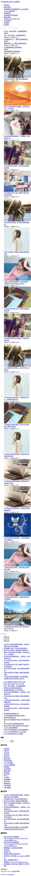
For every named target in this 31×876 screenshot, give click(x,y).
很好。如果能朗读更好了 (11, 860)
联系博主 (6, 25)
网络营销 (6, 767)
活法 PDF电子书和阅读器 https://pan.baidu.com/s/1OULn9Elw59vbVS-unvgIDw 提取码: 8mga (16, 844)
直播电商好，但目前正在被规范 (13, 848)
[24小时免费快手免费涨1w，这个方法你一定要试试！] (17, 366)
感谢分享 (6, 850)
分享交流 (6, 753)
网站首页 (6, 5)
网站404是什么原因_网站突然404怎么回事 (16, 725)
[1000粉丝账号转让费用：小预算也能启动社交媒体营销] (17, 595)
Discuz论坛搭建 (8, 763)
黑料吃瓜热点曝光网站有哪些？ (13, 688)
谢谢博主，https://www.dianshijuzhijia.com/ (16, 862)
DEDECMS (13, 19)
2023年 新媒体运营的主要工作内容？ (14, 715)
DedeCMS (7, 774)
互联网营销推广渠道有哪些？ (12, 51)
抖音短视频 (7, 15)
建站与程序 (7, 759)
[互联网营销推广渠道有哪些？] (13, 47)
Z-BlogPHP (11, 874)
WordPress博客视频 (9, 11)
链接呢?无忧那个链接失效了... (12, 854)
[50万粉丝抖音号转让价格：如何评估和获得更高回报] (17, 307)
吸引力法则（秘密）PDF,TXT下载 (14, 684)
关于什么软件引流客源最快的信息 (14, 723)
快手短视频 (14, 15)
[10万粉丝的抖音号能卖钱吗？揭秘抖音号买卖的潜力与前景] (17, 479)
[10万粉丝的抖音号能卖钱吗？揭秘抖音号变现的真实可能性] (17, 452)
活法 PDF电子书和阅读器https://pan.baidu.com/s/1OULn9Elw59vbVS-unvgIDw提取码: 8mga (16, 838)
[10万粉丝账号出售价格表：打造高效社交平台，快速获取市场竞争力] (17, 396)
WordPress (7, 19)
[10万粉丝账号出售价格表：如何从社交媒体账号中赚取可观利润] (17, 423)
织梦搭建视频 (15, 9)
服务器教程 (7, 9)
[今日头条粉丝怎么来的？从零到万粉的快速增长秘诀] (17, 164)
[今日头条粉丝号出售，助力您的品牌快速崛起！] (17, 221)
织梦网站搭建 (8, 761)
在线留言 (6, 23)
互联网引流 (7, 852)
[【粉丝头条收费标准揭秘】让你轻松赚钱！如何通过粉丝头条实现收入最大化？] (17, 280)
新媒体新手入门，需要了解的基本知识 (15, 43)
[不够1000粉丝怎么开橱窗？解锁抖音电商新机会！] (17, 250)
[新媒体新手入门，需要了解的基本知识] (16, 39)
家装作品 (6, 757)
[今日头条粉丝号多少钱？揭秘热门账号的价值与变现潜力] (17, 191)
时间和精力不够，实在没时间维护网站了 (16, 648)
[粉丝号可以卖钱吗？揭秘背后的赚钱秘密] (17, 77)
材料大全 (6, 755)
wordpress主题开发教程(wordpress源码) (15, 731)
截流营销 (6, 748)
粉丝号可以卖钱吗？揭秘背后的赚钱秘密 (16, 79)
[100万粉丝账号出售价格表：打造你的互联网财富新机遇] (17, 506)
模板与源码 (7, 17)
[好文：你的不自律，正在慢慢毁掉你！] (16, 31)
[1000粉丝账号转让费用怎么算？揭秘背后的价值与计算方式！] (17, 625)
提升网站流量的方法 (10, 717)
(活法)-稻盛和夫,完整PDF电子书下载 (14, 682)
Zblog (18, 19)
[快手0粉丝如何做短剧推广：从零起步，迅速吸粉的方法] (17, 134)
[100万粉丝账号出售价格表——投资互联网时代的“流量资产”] (17, 536)
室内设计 (6, 750)
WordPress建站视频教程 (11, 727)
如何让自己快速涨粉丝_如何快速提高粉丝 (16, 729)
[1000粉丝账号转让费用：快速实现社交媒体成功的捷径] (17, 566)
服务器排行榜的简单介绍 (11, 713)
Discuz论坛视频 (23, 9)
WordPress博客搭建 (9, 765)
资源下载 (6, 781)
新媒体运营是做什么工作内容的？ (14, 690)
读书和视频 (7, 21)
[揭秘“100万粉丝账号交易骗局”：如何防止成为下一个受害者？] (17, 105)
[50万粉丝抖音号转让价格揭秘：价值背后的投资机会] (17, 336)
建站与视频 (7, 7)
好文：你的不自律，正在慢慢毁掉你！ (15, 35)
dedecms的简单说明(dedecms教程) (13, 734)
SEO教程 (6, 777)
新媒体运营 (7, 13)
